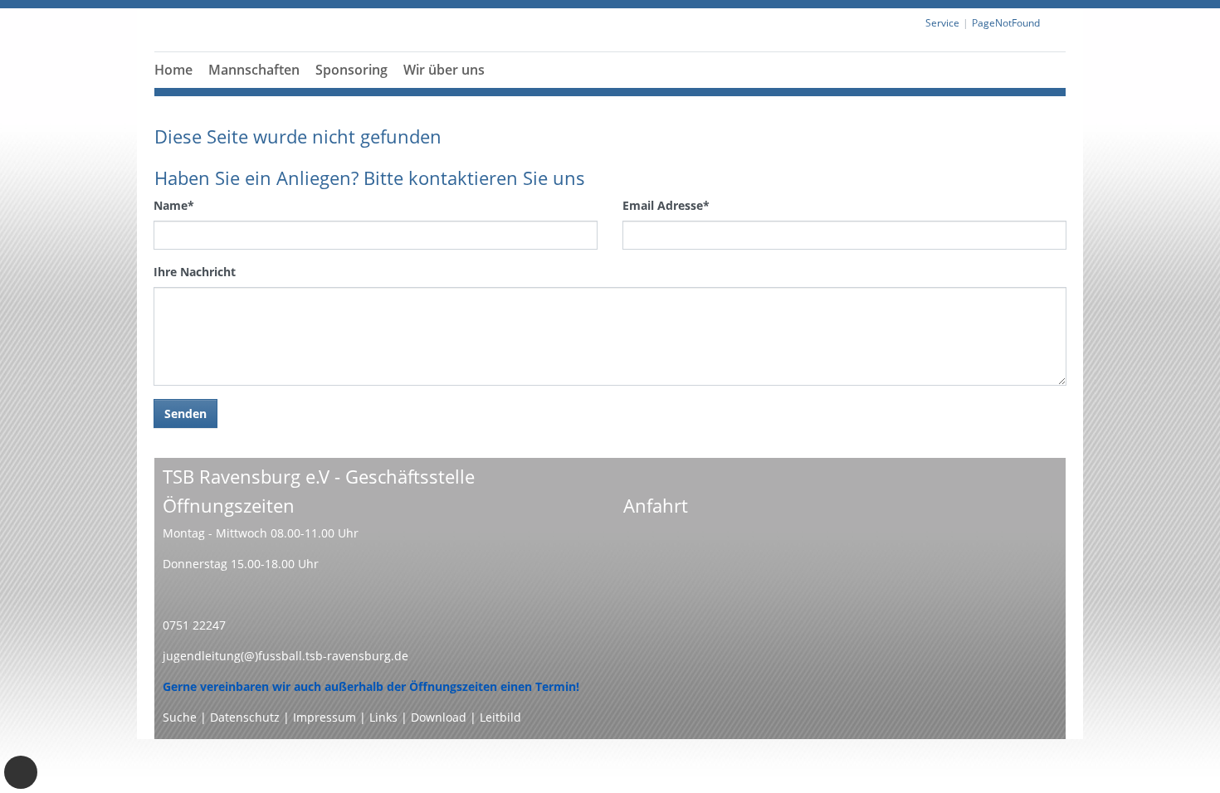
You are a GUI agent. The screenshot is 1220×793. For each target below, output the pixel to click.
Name (174, 205)
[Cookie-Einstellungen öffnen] (20, 772)
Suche (180, 717)
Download (438, 717)
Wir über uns (444, 70)
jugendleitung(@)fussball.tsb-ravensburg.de (285, 656)
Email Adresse (666, 205)
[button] (352, 89)
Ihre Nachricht (195, 272)
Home (173, 70)
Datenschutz (245, 717)
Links (383, 717)
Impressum (324, 717)
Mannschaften (254, 70)
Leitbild (500, 717)
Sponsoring (351, 70)
